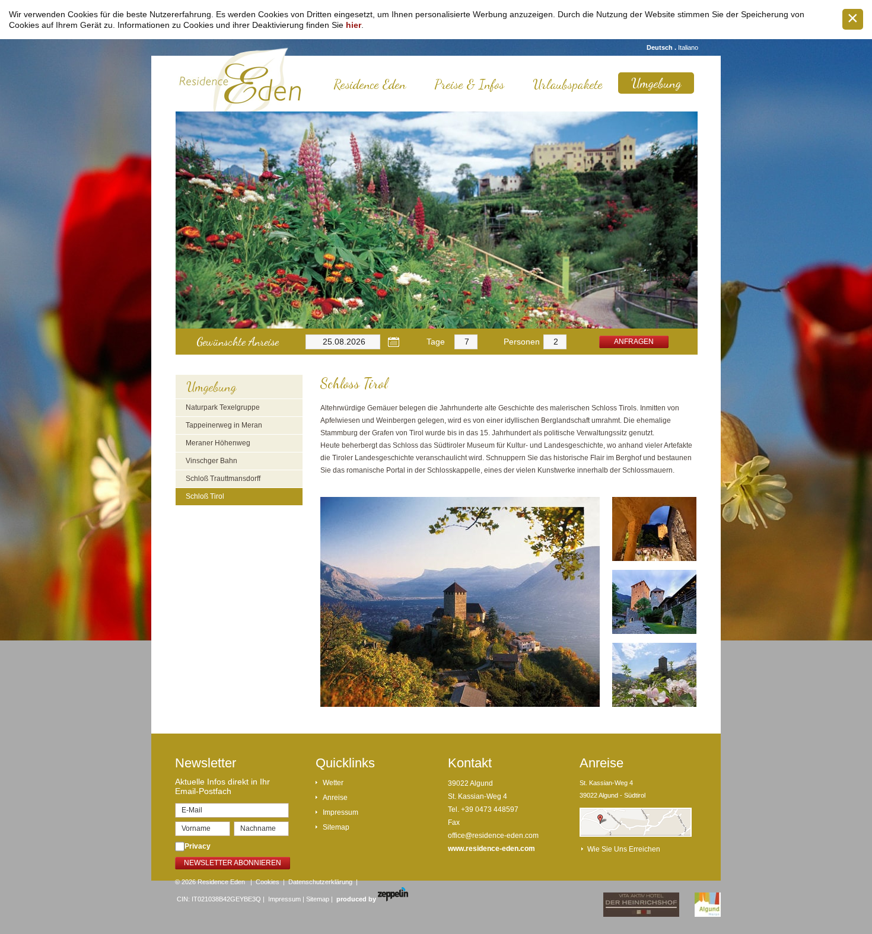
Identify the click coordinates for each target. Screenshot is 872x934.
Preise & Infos (469, 84)
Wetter (333, 783)
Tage (436, 341)
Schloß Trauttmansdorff (223, 478)
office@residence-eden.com (493, 835)
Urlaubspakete (568, 84)
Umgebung (656, 83)
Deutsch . (662, 47)
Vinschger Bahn (211, 461)
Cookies (267, 881)
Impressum (340, 812)
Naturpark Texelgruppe (223, 407)
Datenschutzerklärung (320, 881)
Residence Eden (369, 84)
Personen (522, 341)
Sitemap (336, 827)
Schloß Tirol (205, 496)
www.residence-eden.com (491, 848)
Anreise (335, 797)
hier (353, 25)
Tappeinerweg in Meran (224, 425)
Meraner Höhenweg (218, 443)
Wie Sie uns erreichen (623, 849)
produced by (357, 899)
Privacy (197, 846)
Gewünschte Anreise (237, 341)
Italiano (688, 47)
